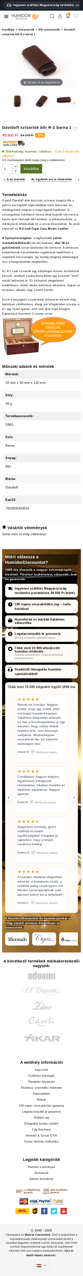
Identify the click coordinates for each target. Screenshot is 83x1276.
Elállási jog (41, 1117)
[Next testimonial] (74, 797)
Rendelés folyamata (41, 1081)
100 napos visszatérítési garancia (41, 1105)
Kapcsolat (41, 1069)
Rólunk (41, 1099)
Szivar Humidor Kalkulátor (41, 1141)
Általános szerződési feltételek (41, 1087)
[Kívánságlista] (76, 17)
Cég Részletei (41, 1129)
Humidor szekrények (41, 1167)
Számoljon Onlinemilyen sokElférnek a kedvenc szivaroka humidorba (52, 329)
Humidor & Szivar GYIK (41, 1135)
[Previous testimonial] (9, 797)
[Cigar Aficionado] (17, 939)
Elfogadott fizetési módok (41, 1123)
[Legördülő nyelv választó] (41, 1265)
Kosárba (31, 169)
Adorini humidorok (42, 1179)
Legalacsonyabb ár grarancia (38, 633)
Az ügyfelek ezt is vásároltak (51, 179)
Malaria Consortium (37, 1234)
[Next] (78, 179)
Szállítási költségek (41, 1075)
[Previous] (4, 179)
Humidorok (41, 1173)
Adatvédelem (41, 1093)
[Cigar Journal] (44, 939)
